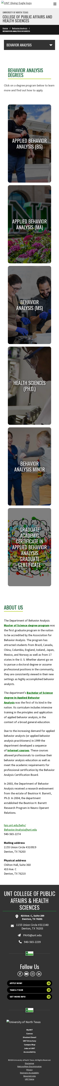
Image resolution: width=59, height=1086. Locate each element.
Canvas (29, 1033)
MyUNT (29, 1030)
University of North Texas (15, 12)
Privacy (29, 1069)
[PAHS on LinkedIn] (38, 973)
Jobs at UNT (29, 1048)
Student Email (29, 1037)
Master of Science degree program (26, 625)
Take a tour (16, 990)
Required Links (29, 1076)
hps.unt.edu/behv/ (15, 825)
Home (5, 28)
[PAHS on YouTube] (26, 973)
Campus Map (29, 1044)
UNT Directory (29, 1041)
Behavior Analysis (19, 28)
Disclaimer (29, 1063)
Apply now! (16, 983)
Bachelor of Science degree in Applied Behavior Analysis (28, 697)
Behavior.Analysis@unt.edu (20, 829)
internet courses (18, 750)
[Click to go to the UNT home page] (16, 4)
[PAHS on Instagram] (32, 973)
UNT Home (29, 1079)
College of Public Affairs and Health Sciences (27, 18)
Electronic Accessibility (29, 1073)
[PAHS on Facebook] (20, 973)
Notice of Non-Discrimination (29, 1066)
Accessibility (30, 1052)
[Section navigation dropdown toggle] (50, 44)
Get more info (18, 996)
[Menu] (54, 4)
